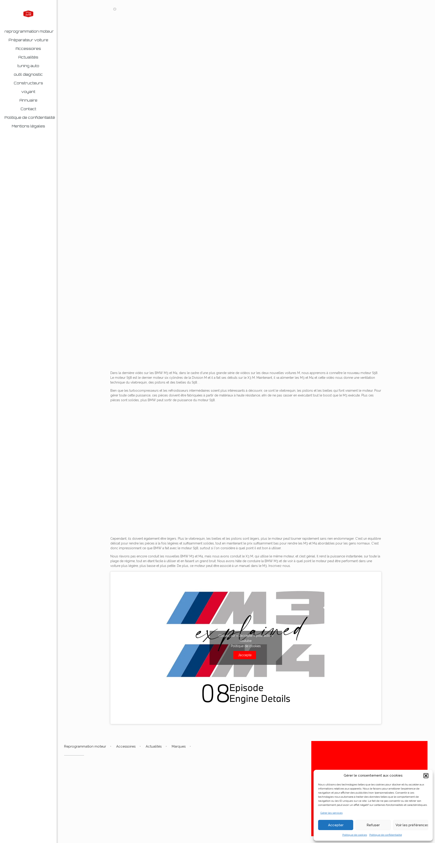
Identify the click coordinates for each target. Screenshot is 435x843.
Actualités (154, 746)
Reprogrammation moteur (85, 746)
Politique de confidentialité (385, 834)
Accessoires (125, 746)
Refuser (373, 825)
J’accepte (244, 655)
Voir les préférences (412, 825)
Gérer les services (331, 812)
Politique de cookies (354, 834)
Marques (179, 746)
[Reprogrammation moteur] (28, 13)
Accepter (335, 825)
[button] (426, 775)
